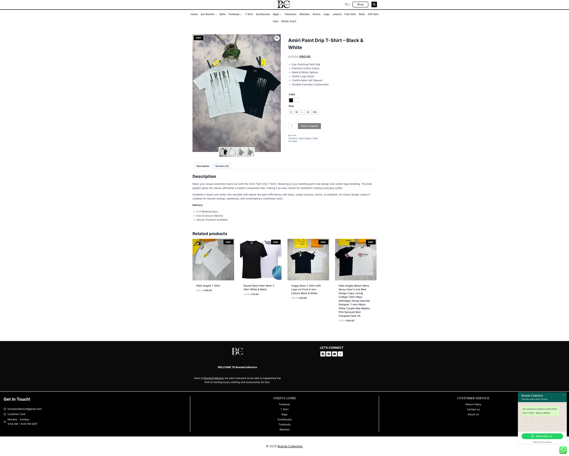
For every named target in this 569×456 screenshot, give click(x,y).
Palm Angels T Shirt (208, 285)
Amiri (295, 141)
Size (291, 106)
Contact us (473, 409)
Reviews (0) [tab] (222, 166)
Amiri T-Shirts (305, 138)
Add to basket (309, 126)
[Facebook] (322, 353)
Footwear (284, 404)
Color (292, 94)
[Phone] (340, 353)
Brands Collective (290, 446)
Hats (275, 21)
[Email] (334, 353)
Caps (326, 14)
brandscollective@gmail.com (25, 408)
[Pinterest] (328, 353)
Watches (304, 14)
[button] (277, 38)
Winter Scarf (288, 21)
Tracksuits (290, 14)
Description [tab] (202, 166)
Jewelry (337, 14)
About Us (473, 414)
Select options (205, 299)
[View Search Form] (374, 4)
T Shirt (249, 14)
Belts (223, 14)
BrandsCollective (214, 378)
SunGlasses (263, 14)
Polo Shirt (350, 14)
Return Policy (473, 404)
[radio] (291, 100)
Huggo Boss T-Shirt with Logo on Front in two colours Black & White (306, 289)
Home (194, 14)
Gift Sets (373, 14)
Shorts (317, 14)
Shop (360, 4)
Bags (284, 414)
